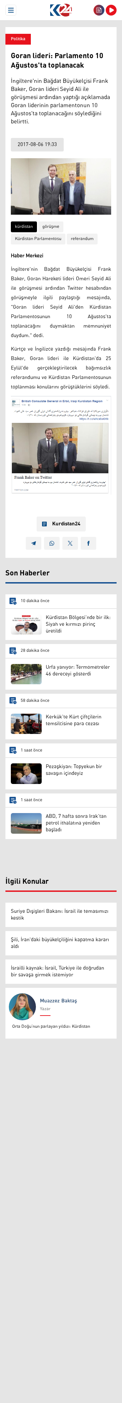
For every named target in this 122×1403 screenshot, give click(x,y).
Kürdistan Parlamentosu (38, 239)
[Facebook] (88, 543)
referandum (82, 239)
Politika (18, 39)
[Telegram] (33, 543)
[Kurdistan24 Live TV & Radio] (111, 10)
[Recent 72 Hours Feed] (99, 10)
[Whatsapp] (52, 543)
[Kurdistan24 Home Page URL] (61, 10)
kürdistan (24, 226)
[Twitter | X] (70, 543)
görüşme (50, 226)
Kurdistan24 (66, 524)
